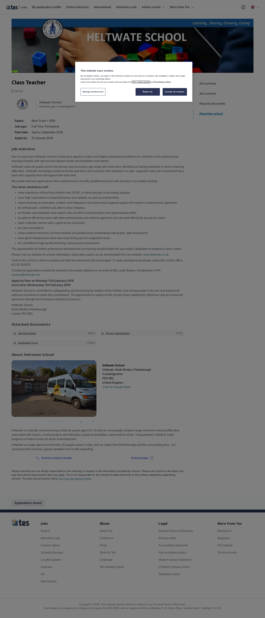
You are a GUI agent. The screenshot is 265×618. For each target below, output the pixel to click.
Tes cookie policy (141, 82)
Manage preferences (93, 92)
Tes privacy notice (162, 82)
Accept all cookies (174, 92)
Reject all (148, 92)
